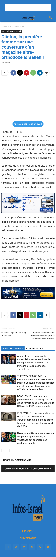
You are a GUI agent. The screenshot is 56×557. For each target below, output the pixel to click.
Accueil (4, 26)
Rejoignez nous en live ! (29, 124)
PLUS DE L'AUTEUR (35, 348)
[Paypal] (24, 547)
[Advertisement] (28, 7)
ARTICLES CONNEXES (13, 348)
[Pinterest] (26, 73)
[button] (7, 19)
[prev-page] (3, 450)
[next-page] (8, 450)
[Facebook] (13, 73)
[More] (47, 73)
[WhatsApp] (33, 73)
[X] (20, 73)
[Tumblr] (32, 547)
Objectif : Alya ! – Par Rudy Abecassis (13, 334)
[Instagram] (16, 547)
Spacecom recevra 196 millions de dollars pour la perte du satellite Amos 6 (43, 335)
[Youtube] (48, 547)
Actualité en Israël (17, 26)
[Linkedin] (40, 73)
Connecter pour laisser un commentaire (28, 468)
